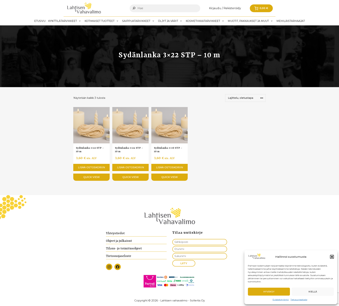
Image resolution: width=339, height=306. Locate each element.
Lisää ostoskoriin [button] (91, 167)
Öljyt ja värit (168, 21)
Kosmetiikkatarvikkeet (203, 21)
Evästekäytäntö (281, 299)
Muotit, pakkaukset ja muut (248, 21)
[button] (332, 257)
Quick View (91, 177)
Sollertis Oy (197, 300)
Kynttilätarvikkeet (62, 21)
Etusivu (40, 21)
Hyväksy (269, 291)
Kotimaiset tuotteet (99, 21)
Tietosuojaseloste (298, 299)
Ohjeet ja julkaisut (119, 241)
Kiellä (312, 291)
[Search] (134, 8)
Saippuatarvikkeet (136, 21)
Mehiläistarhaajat (290, 21)
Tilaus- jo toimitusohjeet (124, 248)
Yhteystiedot (115, 233)
